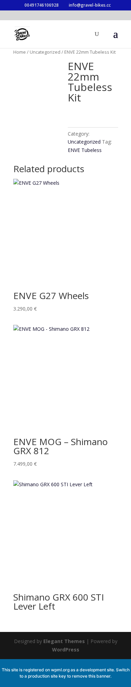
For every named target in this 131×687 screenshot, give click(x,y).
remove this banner (91, 676)
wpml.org (60, 669)
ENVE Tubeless (85, 150)
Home (19, 52)
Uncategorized (45, 52)
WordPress (65, 649)
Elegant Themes (64, 641)
